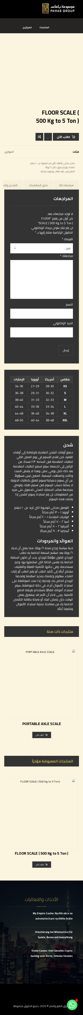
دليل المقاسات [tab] (38, 185)
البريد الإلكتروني (63, 323)
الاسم (69, 304)
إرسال (66, 350)
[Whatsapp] (72, 1005)
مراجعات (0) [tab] (66, 185)
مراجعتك (66, 255)
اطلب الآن (63, 137)
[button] (8, 6)
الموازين (9, 151)
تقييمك (67, 239)
